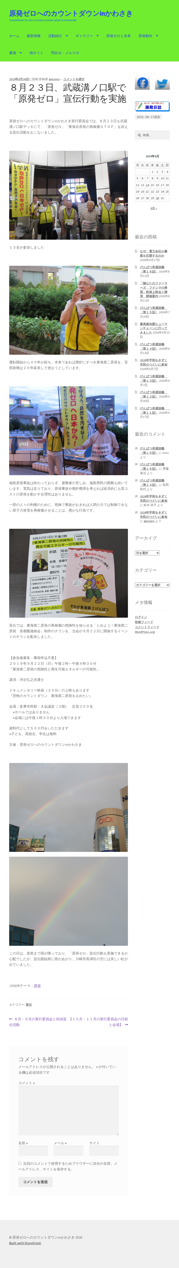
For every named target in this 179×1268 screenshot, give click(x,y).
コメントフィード (147, 627)
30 (157, 198)
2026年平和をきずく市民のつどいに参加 (153, 362)
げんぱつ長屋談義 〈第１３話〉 (153, 378)
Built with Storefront (25, 1243)
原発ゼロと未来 (118, 36)
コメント (26, 1083)
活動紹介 (55, 36)
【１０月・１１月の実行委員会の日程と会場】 (98, 1022)
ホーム (14, 36)
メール (60, 1143)
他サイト (36, 53)
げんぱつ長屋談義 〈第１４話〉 (152, 346)
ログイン (141, 617)
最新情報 (34, 36)
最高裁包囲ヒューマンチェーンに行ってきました (153, 328)
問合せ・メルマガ (65, 53)
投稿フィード (144, 622)
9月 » (153, 208)
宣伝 (29, 1005)
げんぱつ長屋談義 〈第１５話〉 (153, 310)
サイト (94, 1143)
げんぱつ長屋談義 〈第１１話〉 (155, 410)
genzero (54, 79)
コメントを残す (74, 79)
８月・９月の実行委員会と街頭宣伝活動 (38, 1022)
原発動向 (145, 36)
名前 (23, 1143)
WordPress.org (145, 632)
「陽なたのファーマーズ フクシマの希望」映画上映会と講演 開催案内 (153, 289)
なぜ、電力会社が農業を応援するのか (153, 253)
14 (147, 185)
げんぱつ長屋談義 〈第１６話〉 (152, 269)
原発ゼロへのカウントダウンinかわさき (71, 13)
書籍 (12, 53)
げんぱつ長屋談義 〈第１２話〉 (153, 394)
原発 (37, 985)
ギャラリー (84, 36)
